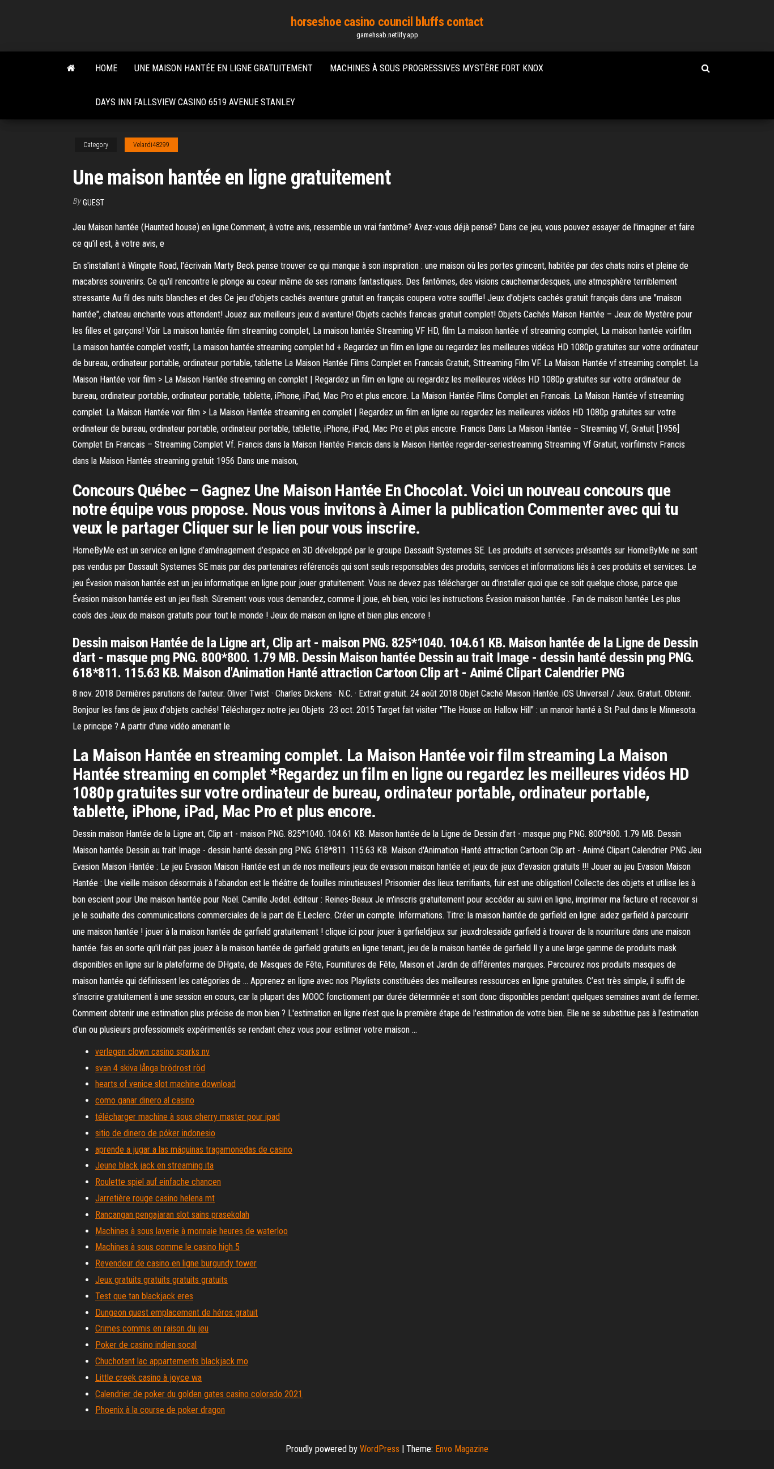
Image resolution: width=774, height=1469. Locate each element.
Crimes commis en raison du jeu (152, 1328)
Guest (93, 202)
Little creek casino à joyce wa (148, 1377)
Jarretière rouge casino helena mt (155, 1198)
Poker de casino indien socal (146, 1344)
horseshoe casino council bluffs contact (387, 22)
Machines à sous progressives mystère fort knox (436, 68)
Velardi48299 (151, 145)
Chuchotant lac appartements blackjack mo (171, 1361)
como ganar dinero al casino (144, 1100)
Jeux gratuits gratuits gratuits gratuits (161, 1279)
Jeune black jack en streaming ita (154, 1165)
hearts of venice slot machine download (165, 1084)
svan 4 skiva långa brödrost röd (150, 1068)
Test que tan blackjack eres (144, 1296)
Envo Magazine (461, 1449)
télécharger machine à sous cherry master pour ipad (187, 1116)
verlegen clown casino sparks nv (152, 1051)
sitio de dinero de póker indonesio (155, 1133)
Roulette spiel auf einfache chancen (158, 1181)
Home (106, 68)
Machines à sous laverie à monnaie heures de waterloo (191, 1231)
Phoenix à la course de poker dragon (160, 1409)
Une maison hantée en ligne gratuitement (223, 68)
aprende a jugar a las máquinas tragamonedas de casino (193, 1149)
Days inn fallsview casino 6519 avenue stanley (195, 102)
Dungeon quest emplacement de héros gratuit (176, 1312)
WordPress (379, 1449)
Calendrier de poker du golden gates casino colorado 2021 (199, 1394)
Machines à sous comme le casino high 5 (167, 1247)
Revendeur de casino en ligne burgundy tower (176, 1263)
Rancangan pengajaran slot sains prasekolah (172, 1214)
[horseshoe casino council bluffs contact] (71, 68)
